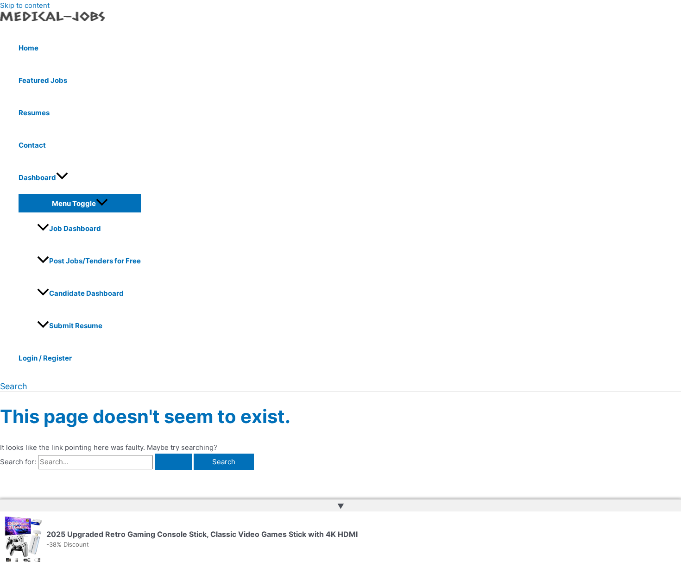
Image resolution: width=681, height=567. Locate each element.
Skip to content (25, 5)
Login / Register (45, 358)
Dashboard (37, 177)
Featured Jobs (43, 80)
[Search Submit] (173, 462)
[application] (62, 178)
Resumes (34, 112)
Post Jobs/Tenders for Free (95, 260)
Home (28, 48)
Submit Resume (75, 325)
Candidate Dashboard (86, 293)
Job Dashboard (75, 228)
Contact (32, 145)
